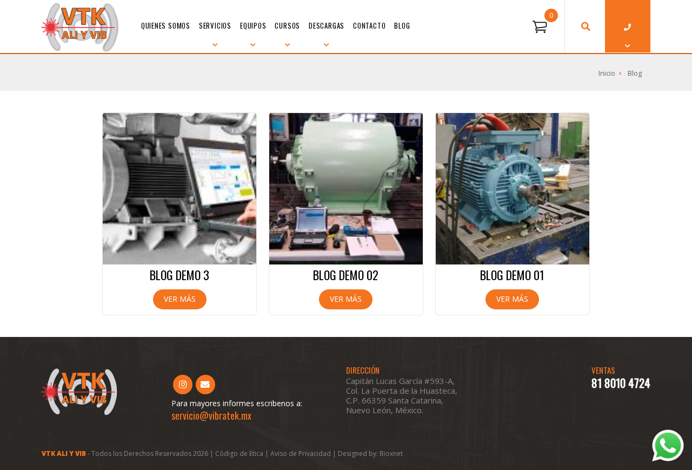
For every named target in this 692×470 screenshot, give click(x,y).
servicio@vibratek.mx (211, 415)
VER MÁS (180, 299)
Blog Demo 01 (512, 274)
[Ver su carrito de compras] (540, 27)
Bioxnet (391, 453)
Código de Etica (239, 453)
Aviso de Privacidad (301, 453)
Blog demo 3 (179, 274)
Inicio (606, 73)
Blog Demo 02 (345, 274)
